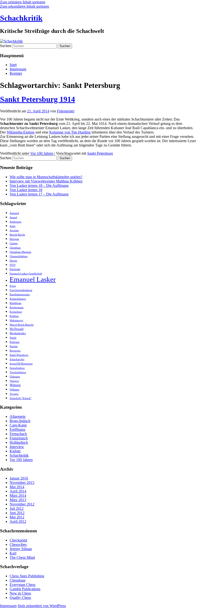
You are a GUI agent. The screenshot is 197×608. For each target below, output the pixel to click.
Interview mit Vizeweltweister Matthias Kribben (46, 181)
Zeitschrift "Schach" (20, 398)
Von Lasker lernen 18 (26, 190)
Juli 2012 (17, 508)
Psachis (14, 346)
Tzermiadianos (18, 372)
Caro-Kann (18, 425)
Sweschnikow (17, 368)
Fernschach (18, 434)
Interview (17, 447)
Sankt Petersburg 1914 (37, 99)
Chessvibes (18, 544)
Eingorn (15, 269)
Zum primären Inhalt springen (22, 2)
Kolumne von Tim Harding (70, 132)
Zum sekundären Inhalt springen (24, 6)
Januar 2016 (19, 478)
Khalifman (15, 303)
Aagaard (14, 213)
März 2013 (18, 500)
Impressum (18, 69)
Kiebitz (15, 451)
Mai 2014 (17, 487)
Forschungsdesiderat (21, 290)
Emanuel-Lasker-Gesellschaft (26, 273)
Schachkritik (21, 18)
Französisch (19, 438)
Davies (13, 260)
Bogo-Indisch (20, 421)
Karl (13, 553)
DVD (12, 265)
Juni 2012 (17, 513)
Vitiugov (14, 381)
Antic (13, 226)
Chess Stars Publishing (27, 576)
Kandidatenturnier (20, 294)
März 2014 (18, 495)
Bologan (14, 239)
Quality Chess (20, 598)
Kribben (14, 316)
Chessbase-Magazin (20, 252)
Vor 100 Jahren (41, 153)
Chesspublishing (19, 256)
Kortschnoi (16, 311)
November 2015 (22, 482)
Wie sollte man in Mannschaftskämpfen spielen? (46, 177)
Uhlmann (15, 376)
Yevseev (14, 394)
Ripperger (15, 350)
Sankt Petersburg (100, 153)
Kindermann (17, 307)
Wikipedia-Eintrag (20, 132)
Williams (14, 389)
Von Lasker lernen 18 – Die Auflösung (39, 185)
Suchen (5, 46)
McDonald (17, 329)
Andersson (15, 221)
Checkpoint (18, 540)
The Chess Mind (22, 557)
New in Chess (20, 593)
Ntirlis (13, 337)
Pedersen (14, 342)
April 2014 (18, 491)
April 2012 (18, 521)
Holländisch (19, 442)
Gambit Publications (25, 589)
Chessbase (15, 247)
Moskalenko (18, 333)
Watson (15, 385)
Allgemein (17, 416)
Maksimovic (16, 320)
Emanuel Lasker (33, 279)
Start (13, 65)
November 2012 (22, 504)
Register (16, 73)
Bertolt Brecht (17, 234)
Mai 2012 (17, 517)
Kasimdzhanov (18, 299)
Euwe (13, 286)
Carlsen (14, 243)
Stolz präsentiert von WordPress (42, 606)
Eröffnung (17, 429)
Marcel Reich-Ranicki (22, 324)
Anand (13, 217)
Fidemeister (65, 111)
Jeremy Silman (21, 549)
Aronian (14, 230)
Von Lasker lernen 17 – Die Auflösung (39, 194)
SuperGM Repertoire (21, 363)
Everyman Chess (22, 585)
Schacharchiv (17, 359)
